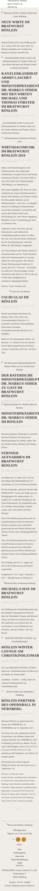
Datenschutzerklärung (19, 859)
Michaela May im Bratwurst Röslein (18, 593)
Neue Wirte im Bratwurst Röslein (15, 26)
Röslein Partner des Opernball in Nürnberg (18, 705)
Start (19, 849)
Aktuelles (15, 36)
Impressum (19, 856)
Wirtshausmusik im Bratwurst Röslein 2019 (18, 151)
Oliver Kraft (16, 34)
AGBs (19, 863)
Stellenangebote (19, 853)
